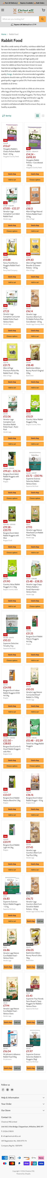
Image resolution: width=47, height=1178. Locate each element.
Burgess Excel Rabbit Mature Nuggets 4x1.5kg (34, 639)
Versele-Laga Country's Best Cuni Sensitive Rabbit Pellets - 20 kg (33, 905)
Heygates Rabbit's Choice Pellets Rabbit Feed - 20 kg (11, 151)
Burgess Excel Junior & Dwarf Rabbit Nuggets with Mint (11, 749)
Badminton (30, 376)
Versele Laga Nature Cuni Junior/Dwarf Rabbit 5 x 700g (34, 694)
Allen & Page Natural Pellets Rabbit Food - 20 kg (34, 214)
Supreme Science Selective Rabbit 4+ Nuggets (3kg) (33, 1056)
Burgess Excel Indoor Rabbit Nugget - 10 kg (34, 799)
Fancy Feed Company (10, 270)
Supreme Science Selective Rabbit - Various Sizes (33, 481)
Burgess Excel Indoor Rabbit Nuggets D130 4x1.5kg (11, 693)
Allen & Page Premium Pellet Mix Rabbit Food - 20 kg (11, 370)
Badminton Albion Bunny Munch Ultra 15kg (33, 955)
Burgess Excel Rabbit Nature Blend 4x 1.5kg (11, 799)
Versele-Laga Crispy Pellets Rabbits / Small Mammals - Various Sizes (34, 588)
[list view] (43, 115)
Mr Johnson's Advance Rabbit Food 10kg (11, 1055)
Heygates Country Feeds (11, 156)
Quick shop (12, 174)
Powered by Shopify (23, 1174)
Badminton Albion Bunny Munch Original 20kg (35, 370)
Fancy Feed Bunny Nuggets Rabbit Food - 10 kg (12, 265)
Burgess (5, 481)
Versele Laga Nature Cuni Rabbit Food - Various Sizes (11, 955)
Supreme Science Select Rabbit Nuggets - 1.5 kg (12, 904)
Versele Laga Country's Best (35, 324)
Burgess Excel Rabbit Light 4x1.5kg (11, 846)
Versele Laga (7, 219)
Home (3, 34)
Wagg (28, 749)
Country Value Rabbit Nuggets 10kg (34, 420)
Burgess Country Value (33, 424)
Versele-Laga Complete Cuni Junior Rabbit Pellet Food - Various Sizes (11, 318)
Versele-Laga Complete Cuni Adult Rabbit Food (11, 214)
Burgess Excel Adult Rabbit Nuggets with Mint (11, 535)
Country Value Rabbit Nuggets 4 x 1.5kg (11, 585)
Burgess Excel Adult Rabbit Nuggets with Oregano (11, 476)
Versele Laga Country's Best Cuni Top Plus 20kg (33, 852)
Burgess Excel (7, 540)
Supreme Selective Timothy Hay (10, 644)
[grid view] (37, 115)
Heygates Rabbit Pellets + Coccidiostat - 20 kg (34, 162)
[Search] (42, 19)
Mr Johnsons (7, 1059)
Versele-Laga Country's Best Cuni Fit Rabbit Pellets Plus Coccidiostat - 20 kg (34, 318)
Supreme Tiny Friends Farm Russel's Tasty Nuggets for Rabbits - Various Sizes (34, 1002)
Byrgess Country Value (10, 589)
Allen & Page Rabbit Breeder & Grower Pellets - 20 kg (33, 265)
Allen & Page (30, 219)
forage (9, 74)
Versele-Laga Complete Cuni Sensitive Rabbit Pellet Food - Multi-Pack (11, 424)
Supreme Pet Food (32, 486)
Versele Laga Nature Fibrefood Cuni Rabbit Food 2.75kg (34, 532)
